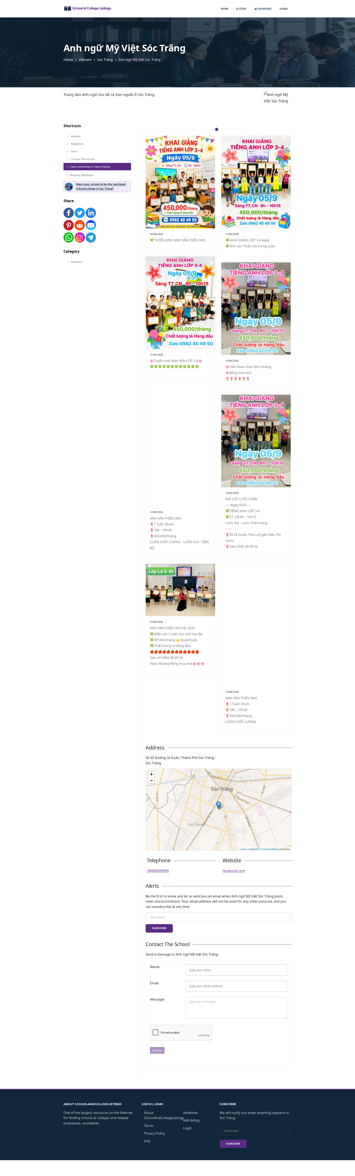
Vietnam (85, 59)
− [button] (151, 780)
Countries (264, 8)
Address (75, 136)
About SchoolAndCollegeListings (164, 1115)
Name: (155, 967)
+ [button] (151, 774)
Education (76, 262)
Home (224, 8)
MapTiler (254, 849)
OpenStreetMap (270, 849)
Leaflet (243, 849)
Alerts (74, 151)
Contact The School (82, 159)
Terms (149, 1125)
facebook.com (234, 870)
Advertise (190, 1112)
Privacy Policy (154, 1133)
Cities (242, 8)
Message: (157, 999)
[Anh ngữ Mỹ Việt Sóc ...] (218, 805)
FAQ (147, 1141)
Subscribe (159, 928)
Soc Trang (105, 59)
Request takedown (81, 175)
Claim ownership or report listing (90, 166)
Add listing (191, 1120)
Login (283, 8)
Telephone (76, 144)
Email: (154, 983)
